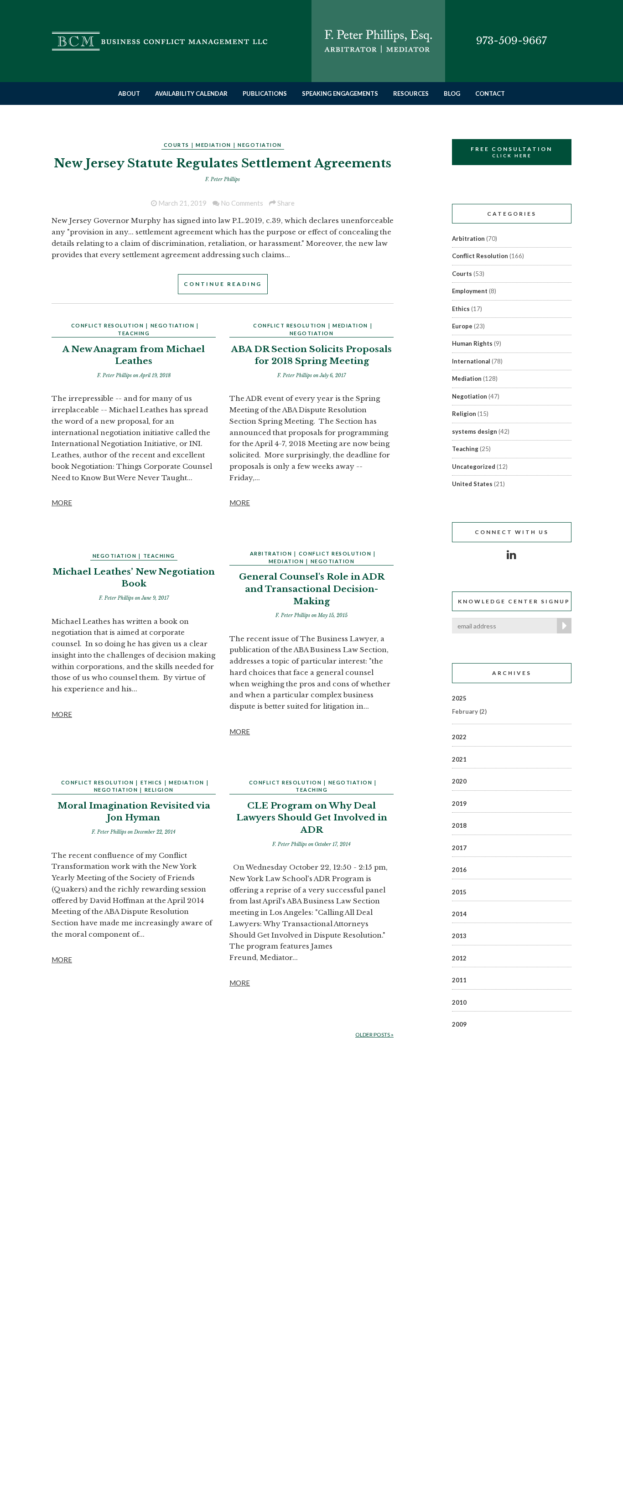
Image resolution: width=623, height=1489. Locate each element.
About (129, 93)
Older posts (374, 1034)
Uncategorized (473, 466)
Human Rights (472, 343)
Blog (452, 93)
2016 (459, 869)
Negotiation (260, 145)
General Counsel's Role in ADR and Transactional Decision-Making (311, 588)
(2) (469, 711)
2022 (459, 737)
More (62, 502)
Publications (265, 93)
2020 (459, 781)
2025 (459, 698)
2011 (459, 980)
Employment (470, 291)
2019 (459, 803)
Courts (176, 145)
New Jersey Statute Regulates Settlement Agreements (222, 163)
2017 (459, 847)
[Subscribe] (562, 625)
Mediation (213, 145)
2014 (459, 914)
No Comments (241, 203)
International (471, 361)
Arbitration (271, 553)
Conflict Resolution (107, 325)
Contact (490, 93)
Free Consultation (511, 151)
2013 (459, 935)
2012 (459, 958)
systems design (474, 431)
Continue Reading (223, 283)
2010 (459, 1002)
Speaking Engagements (340, 93)
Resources (411, 93)
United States (472, 484)
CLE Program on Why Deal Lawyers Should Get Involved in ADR (311, 817)
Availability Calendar (191, 93)
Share (285, 203)
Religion (159, 790)
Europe (462, 326)
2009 (459, 1024)
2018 (459, 825)
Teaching (134, 333)
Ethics (151, 782)
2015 (459, 892)
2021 (459, 759)
